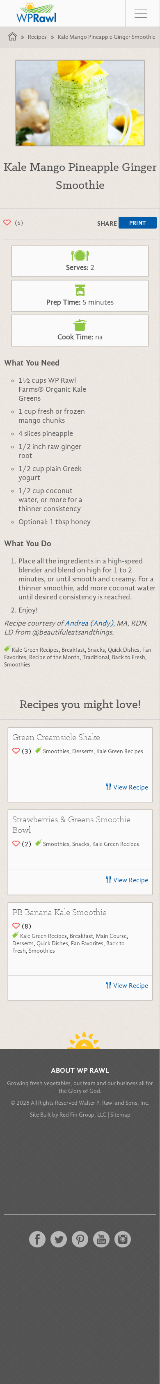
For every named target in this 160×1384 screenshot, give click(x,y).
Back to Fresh (128, 657)
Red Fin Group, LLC (82, 1114)
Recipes (37, 37)
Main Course (111, 936)
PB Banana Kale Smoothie (59, 911)
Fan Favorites (87, 943)
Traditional (95, 657)
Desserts (83, 751)
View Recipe (130, 787)
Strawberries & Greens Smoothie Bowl (71, 824)
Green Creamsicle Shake (56, 736)
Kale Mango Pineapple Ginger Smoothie (106, 37)
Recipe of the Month (54, 657)
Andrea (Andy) (89, 623)
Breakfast (73, 649)
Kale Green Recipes (35, 649)
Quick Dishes (123, 649)
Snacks (96, 649)
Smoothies (17, 664)
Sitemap (120, 1114)
